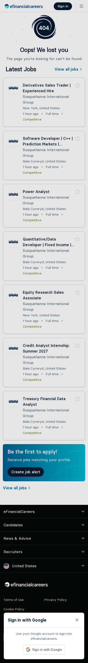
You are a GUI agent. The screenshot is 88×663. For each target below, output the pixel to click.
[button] (44, 331)
